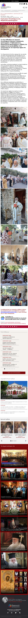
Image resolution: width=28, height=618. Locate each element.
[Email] (14, 23)
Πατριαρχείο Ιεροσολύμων (6, 496)
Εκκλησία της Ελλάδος (6, 463)
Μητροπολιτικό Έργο (7, 10)
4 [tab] (9, 368)
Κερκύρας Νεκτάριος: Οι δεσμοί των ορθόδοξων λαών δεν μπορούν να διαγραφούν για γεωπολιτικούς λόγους (14, 550)
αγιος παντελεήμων (9, 322)
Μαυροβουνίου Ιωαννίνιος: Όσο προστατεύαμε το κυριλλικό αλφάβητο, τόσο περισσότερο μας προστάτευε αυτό (12, 530)
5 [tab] (11, 368)
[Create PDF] (16, 23)
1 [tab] (4, 368)
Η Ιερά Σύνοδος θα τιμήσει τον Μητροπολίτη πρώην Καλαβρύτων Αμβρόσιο (13, 568)
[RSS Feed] (26, 4)
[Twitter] (24, 4)
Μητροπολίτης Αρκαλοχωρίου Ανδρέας (17, 323)
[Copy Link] (10, 23)
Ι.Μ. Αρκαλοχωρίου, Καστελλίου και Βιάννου (18, 10)
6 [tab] (12, 368)
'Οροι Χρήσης (18, 616)
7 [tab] (14, 368)
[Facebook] (6, 23)
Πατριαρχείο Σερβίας (5, 528)
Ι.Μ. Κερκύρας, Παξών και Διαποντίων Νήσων (9, 548)
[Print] (12, 23)
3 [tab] (7, 368)
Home (2, 10)
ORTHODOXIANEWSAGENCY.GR (8, 312)
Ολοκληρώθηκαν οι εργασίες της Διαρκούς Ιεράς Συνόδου (13, 464)
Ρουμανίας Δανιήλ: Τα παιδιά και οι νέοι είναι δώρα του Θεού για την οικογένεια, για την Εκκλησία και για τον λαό (14, 514)
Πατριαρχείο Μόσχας (5, 477)
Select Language (15, 1)
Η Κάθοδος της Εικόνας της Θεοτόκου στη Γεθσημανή (11, 497)
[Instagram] (22, 4)
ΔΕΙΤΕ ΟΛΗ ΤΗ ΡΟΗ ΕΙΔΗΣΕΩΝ (14, 372)
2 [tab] (6, 368)
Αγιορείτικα (3, 590)
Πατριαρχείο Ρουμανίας (5, 512)
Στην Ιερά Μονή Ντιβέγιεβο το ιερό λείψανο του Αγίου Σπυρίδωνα (13, 478)
